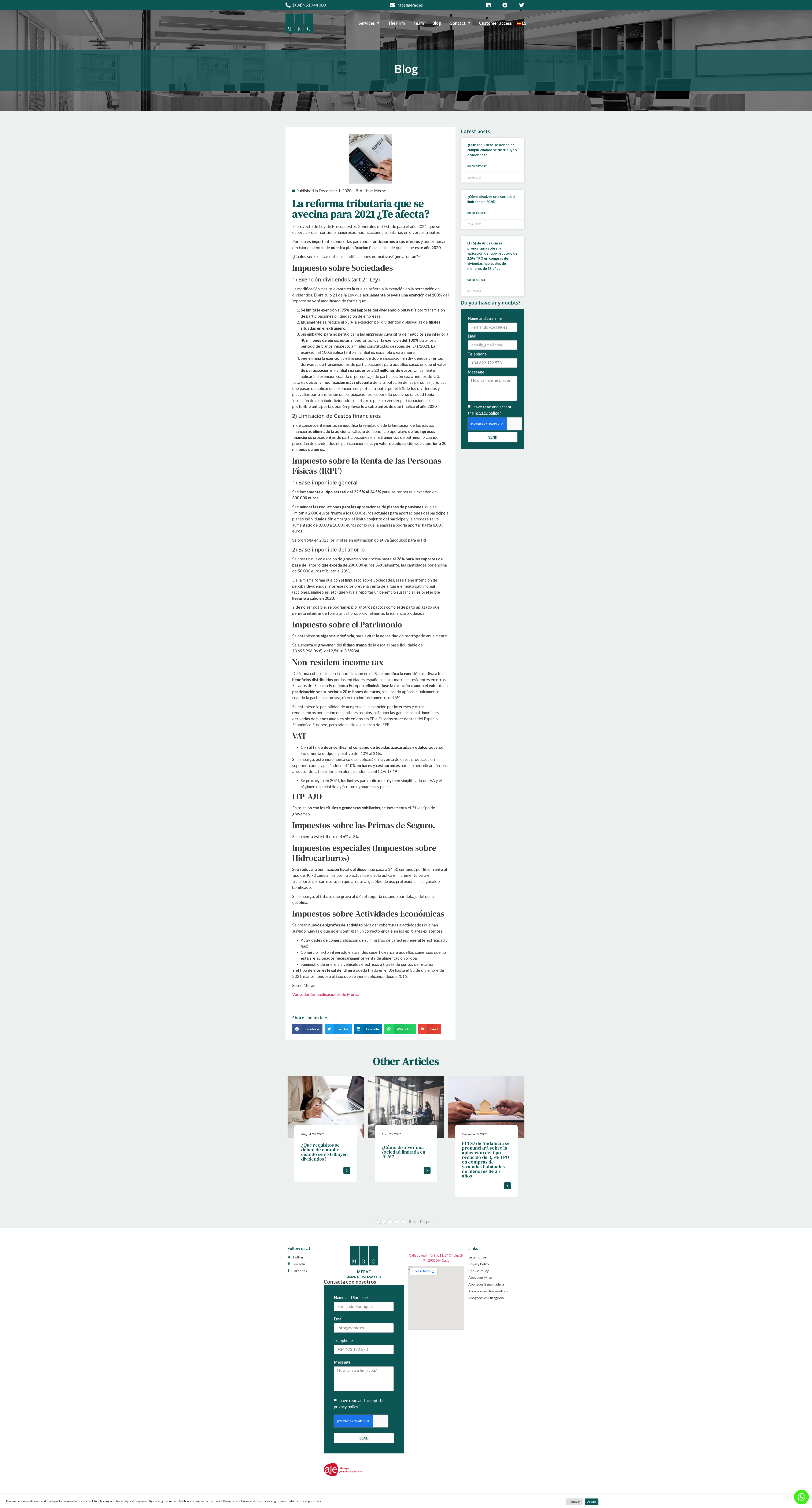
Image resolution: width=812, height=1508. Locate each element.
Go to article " (477, 166)
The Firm (396, 23)
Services (367, 23)
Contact (458, 23)
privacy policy (487, 412)
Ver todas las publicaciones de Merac (325, 994)
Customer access (495, 23)
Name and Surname (485, 318)
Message (476, 372)
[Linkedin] (488, 5)
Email (473, 336)
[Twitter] (521, 5)
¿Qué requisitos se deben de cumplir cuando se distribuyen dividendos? (492, 150)
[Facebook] (505, 5)
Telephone (477, 354)
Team (418, 23)
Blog (436, 23)
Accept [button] (591, 1501)
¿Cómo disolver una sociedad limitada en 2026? (403, 1152)
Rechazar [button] (574, 1501)
